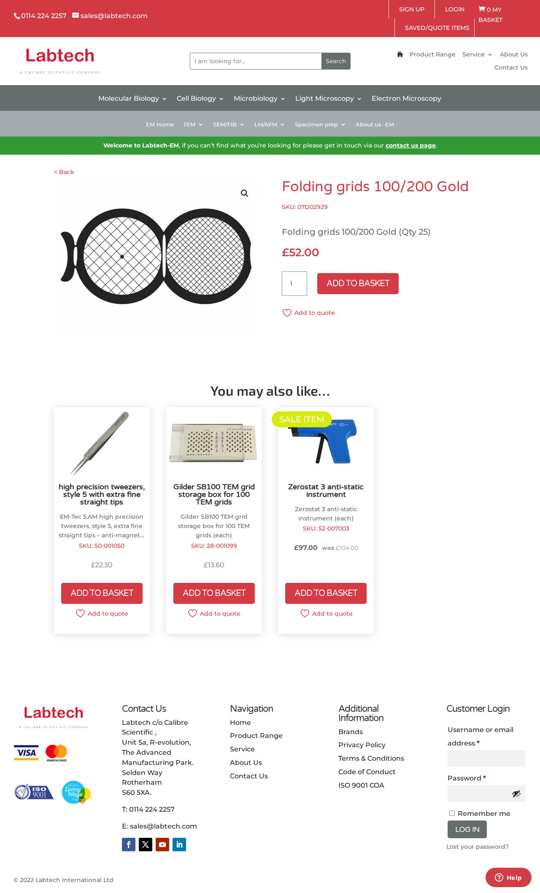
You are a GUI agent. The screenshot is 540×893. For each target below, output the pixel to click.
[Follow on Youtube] (162, 844)
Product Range (433, 54)
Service (473, 54)
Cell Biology (196, 99)
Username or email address (480, 736)
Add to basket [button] (101, 593)
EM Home (160, 124)
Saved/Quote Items (437, 28)
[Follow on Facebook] (128, 844)
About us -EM (375, 124)
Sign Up (411, 9)
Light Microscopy (324, 99)
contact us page (411, 145)
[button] (244, 193)
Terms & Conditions (371, 758)
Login (454, 9)
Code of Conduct (367, 772)
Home (240, 723)
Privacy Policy (362, 745)
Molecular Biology (128, 99)
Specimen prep (316, 124)
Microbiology (256, 99)
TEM (189, 124)
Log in (467, 829)
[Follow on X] (145, 844)
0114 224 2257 (152, 809)
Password (467, 778)
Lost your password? (477, 846)
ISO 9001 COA (361, 785)
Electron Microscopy (406, 99)
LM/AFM (265, 124)
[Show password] (516, 793)
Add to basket (358, 284)
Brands (350, 732)
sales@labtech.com (163, 826)
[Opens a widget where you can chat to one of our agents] (508, 878)
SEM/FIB (225, 124)
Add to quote (314, 312)
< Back (64, 172)
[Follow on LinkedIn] (179, 844)
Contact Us (511, 67)
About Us (514, 54)
